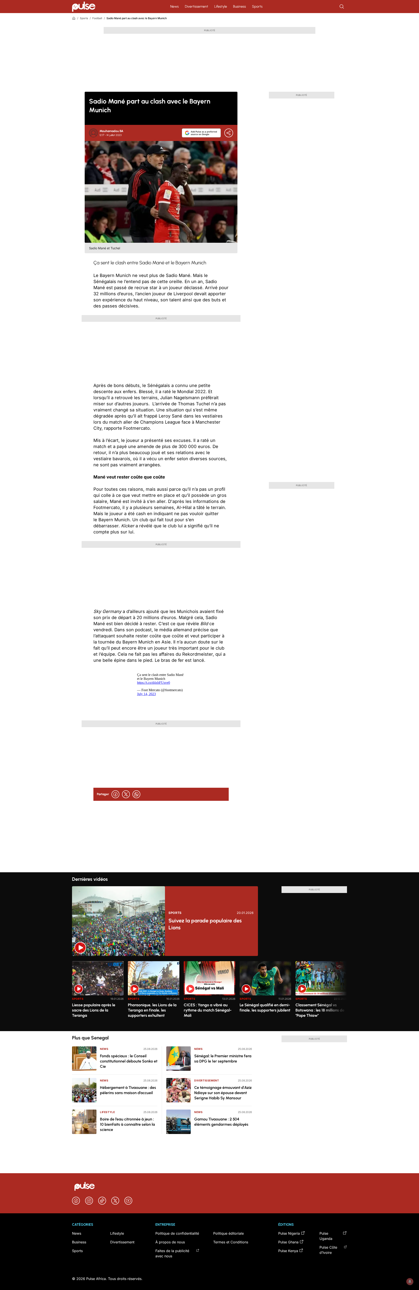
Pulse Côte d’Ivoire (328, 1250)
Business (239, 6)
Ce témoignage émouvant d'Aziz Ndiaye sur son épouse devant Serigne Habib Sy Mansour (223, 1092)
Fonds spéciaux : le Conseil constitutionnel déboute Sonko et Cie (128, 1061)
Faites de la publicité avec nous (172, 1253)
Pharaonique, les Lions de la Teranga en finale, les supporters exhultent (152, 1010)
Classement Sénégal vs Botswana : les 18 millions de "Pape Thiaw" (319, 1010)
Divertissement (196, 6)
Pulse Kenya (288, 1251)
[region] (209, 993)
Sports (257, 6)
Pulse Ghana (288, 1242)
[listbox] (209, 993)
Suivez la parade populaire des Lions (205, 924)
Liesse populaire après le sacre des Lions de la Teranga (93, 1010)
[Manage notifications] (409, 1281)
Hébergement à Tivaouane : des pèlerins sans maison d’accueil (128, 1090)
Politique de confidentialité (177, 1233)
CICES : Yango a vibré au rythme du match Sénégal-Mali (208, 1010)
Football (97, 18)
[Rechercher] (342, 6)
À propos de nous (170, 1242)
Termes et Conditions (230, 1242)
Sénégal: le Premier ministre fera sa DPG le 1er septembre (222, 1059)
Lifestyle (220, 6)
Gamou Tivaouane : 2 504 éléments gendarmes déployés (221, 1122)
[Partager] (228, 133)
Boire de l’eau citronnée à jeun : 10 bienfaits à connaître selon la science (127, 1124)
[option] (98, 994)
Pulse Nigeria (289, 1233)
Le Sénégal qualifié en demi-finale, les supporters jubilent (265, 1008)
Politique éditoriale (228, 1233)
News (174, 6)
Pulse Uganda (325, 1236)
